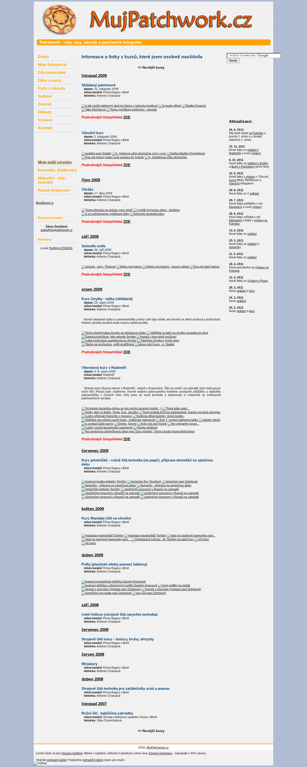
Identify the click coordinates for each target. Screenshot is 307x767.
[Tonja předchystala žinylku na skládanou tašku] (114, 333)
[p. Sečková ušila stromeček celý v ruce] (139, 153)
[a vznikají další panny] (97, 423)
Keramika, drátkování (57, 170)
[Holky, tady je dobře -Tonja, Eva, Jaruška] (110, 412)
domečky (235, 247)
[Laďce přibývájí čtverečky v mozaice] (107, 416)
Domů (43, 57)
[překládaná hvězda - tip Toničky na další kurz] (162, 539)
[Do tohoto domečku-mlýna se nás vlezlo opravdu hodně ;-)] (121, 408)
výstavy (256, 153)
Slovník (45, 104)
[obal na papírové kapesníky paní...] (191, 535)
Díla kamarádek (52, 73)
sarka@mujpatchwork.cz (56, 230)
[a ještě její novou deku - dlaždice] (156, 210)
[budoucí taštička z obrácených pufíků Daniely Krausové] (119, 585)
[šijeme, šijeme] (125, 423)
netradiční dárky (93, 760)
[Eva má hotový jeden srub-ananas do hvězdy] (113, 157)
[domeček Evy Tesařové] (144, 481)
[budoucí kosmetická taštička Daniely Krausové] (114, 581)
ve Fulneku (256, 133)
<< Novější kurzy (151, 67)
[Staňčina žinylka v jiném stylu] (158, 340)
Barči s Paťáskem (242, 166)
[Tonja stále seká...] (175, 408)
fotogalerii (235, 207)
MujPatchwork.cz (158, 747)
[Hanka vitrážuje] (145, 427)
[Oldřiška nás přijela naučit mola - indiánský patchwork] (118, 420)
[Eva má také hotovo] (204, 266)
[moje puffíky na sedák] (174, 585)
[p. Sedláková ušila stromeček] (166, 157)
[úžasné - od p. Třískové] (99, 266)
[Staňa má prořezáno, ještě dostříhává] (108, 344)
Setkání (45, 96)
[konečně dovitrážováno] (147, 214)
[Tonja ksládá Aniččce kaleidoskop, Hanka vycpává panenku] (179, 412)
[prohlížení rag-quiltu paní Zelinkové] (106, 593)
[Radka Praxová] (194, 105)
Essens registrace (160, 753)
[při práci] (202, 539)
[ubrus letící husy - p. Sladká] (154, 344)
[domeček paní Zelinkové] (180, 481)
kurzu (232, 180)
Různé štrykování (54, 190)
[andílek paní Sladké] (96, 153)
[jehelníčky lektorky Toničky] (101, 489)
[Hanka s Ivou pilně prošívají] (156, 336)
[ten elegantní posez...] (183, 423)
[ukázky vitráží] (209, 420)
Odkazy (45, 112)
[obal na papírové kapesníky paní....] (106, 539)
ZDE (126, 117)
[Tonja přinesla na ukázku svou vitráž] (107, 210)
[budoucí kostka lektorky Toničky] (104, 481)
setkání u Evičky (257, 163)
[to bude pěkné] (170, 105)
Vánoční (234, 183)
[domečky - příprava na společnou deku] (109, 485)
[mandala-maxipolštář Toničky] (103, 535)
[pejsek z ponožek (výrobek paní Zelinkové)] (111, 589)
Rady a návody (51, 88)
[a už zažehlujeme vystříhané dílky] (105, 214)
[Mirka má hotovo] (129, 266)
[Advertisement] (135, 48)
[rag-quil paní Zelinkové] (149, 593)
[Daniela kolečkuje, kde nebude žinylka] (109, 336)
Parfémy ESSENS (60, 248)
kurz (252, 291)
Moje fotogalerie (52, 65)
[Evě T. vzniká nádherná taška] (177, 420)
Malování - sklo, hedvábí (52, 180)
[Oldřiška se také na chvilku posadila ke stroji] (177, 333)
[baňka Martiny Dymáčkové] (186, 153)
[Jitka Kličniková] (94, 109)
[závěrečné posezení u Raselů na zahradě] (150, 489)
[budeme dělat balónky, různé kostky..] (158, 416)
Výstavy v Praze (257, 281)
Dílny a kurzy (49, 80)
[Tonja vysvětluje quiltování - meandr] (131, 109)
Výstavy (45, 120)
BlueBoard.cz (44, 203)
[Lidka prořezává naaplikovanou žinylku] (109, 340)
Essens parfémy (72, 753)
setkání (254, 193)
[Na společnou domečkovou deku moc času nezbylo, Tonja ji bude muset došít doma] (138, 431)
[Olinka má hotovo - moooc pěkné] (165, 266)
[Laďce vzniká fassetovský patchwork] (107, 427)
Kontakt (45, 128)
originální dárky (57, 760)
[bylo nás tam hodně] (152, 423)
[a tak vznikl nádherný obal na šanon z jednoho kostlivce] (120, 105)
